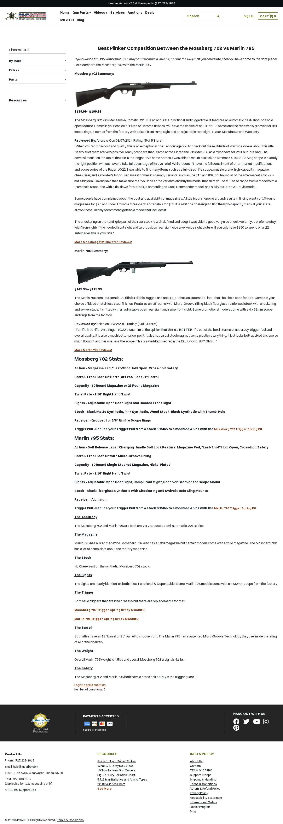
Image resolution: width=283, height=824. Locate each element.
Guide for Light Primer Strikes (116, 761)
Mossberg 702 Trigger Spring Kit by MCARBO (109, 610)
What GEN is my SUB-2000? (115, 766)
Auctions (135, 12)
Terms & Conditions (203, 784)
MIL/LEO (67, 20)
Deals (149, 12)
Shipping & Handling (203, 779)
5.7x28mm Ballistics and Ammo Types (122, 779)
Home (65, 12)
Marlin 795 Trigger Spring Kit (235, 508)
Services (117, 12)
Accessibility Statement (206, 798)
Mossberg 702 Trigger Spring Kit (238, 429)
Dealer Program (200, 807)
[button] (268, 16)
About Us (196, 761)
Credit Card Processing (40, 730)
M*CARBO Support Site (20, 790)
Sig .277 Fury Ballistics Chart (116, 775)
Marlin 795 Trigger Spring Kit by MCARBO (106, 619)
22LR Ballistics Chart (111, 784)
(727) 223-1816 (165, 3)
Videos (99, 12)
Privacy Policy (199, 793)
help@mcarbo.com (25, 767)
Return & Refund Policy (205, 788)
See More (104, 788)
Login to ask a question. (90, 685)
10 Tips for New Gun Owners (116, 770)
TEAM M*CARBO (201, 770)
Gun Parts (81, 12)
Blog (80, 20)
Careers (195, 766)
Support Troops (201, 775)
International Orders (203, 802)
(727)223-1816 (24, 760)
